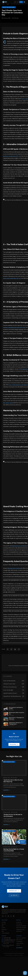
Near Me (18, 945)
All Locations (19, 947)
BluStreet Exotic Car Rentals (19, 546)
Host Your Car (19, 924)
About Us (4, 924)
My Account (4, 929)
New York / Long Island (21, 938)
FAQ (2, 925)
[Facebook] (5, 916)
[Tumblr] (11, 916)
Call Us (15, 895)
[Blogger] (14, 916)
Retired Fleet (19, 931)
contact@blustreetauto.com (9, 940)
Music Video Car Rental (21, 927)
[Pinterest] (8, 916)
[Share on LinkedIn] (15, 649)
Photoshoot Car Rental (21, 925)
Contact (3, 927)
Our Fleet (4, 922)
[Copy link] (18, 649)
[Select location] (15, 2)
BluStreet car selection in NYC (11, 156)
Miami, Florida (19, 939)
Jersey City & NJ (19, 943)
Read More (6, 790)
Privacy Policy (16, 955)
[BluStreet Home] (4, 2)
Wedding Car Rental (20, 929)
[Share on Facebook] (7, 649)
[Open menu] (24, 2)
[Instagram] (3, 916)
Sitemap (21, 955)
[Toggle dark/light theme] (17, 2)
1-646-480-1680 (7, 938)
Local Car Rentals (5, 933)
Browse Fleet (13, 744)
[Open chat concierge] (25, 973)
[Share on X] (11, 649)
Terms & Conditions (9, 955)
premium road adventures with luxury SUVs (14, 327)
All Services (18, 922)
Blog (3, 931)
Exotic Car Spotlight (9, 7)
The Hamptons (19, 941)
